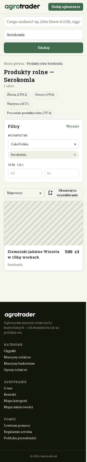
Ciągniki (10, 350)
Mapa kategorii (15, 400)
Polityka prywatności (20, 438)
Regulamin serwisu (18, 431)
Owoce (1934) (44, 95)
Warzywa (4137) (18, 104)
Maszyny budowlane (19, 363)
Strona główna (14, 64)
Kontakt (10, 394)
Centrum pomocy (17, 425)
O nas (8, 388)
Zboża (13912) (17, 95)
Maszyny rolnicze (17, 357)
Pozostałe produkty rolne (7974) (29, 113)
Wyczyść (72, 126)
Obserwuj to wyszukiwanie (62, 192)
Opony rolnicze (15, 369)
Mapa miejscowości (18, 407)
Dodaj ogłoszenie (65, 6)
